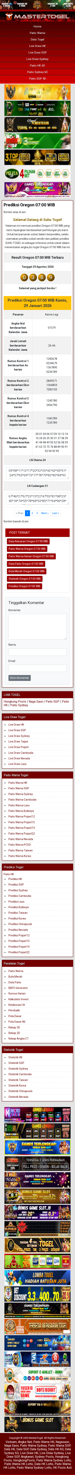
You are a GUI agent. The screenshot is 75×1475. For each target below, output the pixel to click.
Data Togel (37, 39)
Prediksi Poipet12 (19, 935)
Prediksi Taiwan (18, 912)
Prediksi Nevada (18, 929)
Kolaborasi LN (16, 1004)
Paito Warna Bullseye (21, 810)
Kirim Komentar (19, 677)
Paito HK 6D (37, 65)
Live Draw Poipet (18, 747)
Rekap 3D (14, 1027)
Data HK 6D (55, 1449)
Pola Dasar (15, 1016)
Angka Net (25, 1442)
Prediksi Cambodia (19, 895)
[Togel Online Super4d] (37, 124)
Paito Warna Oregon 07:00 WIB (27, 548)
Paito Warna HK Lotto (18, 1464)
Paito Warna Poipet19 (21, 827)
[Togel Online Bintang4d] (37, 1212)
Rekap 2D (14, 1033)
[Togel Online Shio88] (37, 1408)
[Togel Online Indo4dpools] (37, 1277)
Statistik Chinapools (20, 1091)
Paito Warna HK (17, 782)
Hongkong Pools (15, 701)
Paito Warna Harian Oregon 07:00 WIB (31, 556)
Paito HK (9, 874)
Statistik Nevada (18, 1096)
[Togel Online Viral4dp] (37, 190)
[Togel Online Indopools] (37, 1392)
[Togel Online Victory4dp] (37, 1147)
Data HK (9, 1449)
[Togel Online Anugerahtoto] (37, 1343)
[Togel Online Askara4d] (37, 1196)
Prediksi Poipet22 (19, 952)
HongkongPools (24, 1460)
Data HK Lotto (43, 1464)
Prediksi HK (15, 879)
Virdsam (11, 1442)
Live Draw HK (37, 46)
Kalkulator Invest (18, 999)
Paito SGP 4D (37, 78)
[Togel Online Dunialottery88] (37, 1326)
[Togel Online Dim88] (37, 108)
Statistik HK (15, 1057)
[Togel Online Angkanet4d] (37, 1375)
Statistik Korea (17, 1085)
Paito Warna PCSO (19, 844)
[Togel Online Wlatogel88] (37, 1229)
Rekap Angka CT (18, 1038)
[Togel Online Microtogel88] (37, 1114)
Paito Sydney (19, 705)
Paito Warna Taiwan (20, 850)
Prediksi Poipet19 (19, 946)
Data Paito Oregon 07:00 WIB (26, 563)
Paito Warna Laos (19, 805)
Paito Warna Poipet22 (21, 833)
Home (37, 26)
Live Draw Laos (17, 763)
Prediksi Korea (17, 918)
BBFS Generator (18, 987)
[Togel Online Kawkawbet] (37, 1163)
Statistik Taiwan (18, 1080)
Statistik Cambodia (20, 1074)
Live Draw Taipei (18, 741)
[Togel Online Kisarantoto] (37, 157)
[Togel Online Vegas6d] (37, 1180)
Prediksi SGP (16, 884)
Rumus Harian (17, 993)
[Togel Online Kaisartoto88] (37, 1261)
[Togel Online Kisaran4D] (37, 141)
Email (11, 661)
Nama (12, 644)
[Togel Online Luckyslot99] (37, 1294)
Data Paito (15, 982)
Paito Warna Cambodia (22, 799)
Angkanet (27, 1457)
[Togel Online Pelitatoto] (37, 173)
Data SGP (22, 1449)
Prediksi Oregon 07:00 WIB (29, 204)
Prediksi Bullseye (18, 907)
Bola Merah (15, 976)
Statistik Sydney (18, 1068)
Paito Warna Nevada (20, 839)
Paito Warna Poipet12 (21, 816)
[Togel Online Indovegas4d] (37, 1424)
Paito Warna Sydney (20, 794)
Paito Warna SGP (18, 788)
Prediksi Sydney (18, 890)
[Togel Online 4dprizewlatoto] (37, 1245)
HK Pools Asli (62, 1467)
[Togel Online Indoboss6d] (37, 1131)
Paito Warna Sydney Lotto (53, 1460)
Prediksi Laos (16, 901)
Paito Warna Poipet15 (21, 822)
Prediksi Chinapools (20, 924)
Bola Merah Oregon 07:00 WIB (27, 571)
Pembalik (14, 1010)
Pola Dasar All (16, 1021)
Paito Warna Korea (19, 856)
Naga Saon (36, 701)
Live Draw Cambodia (20, 752)
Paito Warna (37, 33)
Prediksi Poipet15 (19, 940)
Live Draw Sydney (37, 59)
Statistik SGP (16, 1062)
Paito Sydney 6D (37, 72)
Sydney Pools (44, 1457)
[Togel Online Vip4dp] (37, 1310)
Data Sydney (38, 1449)
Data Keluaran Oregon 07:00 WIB (28, 541)
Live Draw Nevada (19, 758)
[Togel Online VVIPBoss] (37, 92)
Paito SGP (52, 701)
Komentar (14, 610)
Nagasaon (62, 1442)
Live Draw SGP (37, 52)
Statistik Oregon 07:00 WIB (25, 578)
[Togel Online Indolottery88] (37, 1359)
